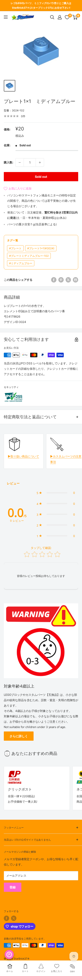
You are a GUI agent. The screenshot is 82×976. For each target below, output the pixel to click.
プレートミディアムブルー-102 (29, 255)
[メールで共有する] (75, 280)
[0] (75, 17)
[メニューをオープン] (6, 17)
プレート (15, 248)
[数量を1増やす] (40, 162)
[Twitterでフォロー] (13, 918)
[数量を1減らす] (20, 162)
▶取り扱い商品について (23, 456)
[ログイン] (60, 17)
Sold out (41, 177)
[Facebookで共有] (53, 280)
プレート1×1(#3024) (40, 248)
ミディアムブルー (20, 263)
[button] (55, 492)
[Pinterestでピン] (61, 280)
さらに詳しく (19, 736)
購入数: (8, 162)
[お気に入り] (67, 17)
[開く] (52, 17)
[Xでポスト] (68, 280)
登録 (13, 887)
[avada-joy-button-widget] (9, 954)
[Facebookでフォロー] (6, 918)
